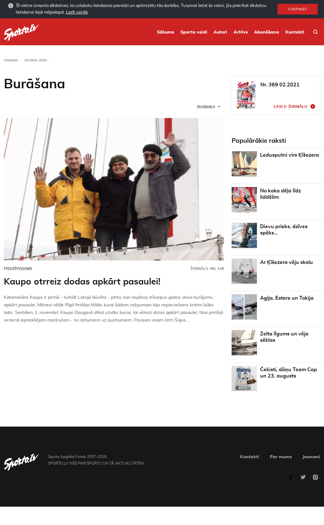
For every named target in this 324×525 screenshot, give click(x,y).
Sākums (165, 32)
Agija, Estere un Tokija (287, 298)
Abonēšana (266, 32)
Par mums (281, 457)
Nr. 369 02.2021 (280, 84)
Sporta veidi (193, 32)
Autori (220, 32)
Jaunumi (311, 457)
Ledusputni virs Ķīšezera (289, 155)
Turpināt (298, 9)
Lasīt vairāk (77, 12)
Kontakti (294, 32)
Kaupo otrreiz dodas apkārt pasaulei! (82, 282)
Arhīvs (241, 32)
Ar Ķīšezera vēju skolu (286, 262)
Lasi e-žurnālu (290, 107)
